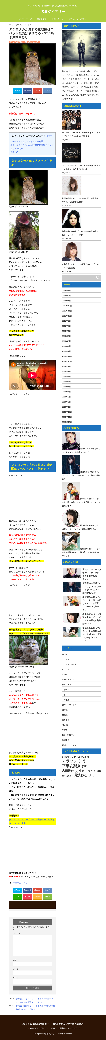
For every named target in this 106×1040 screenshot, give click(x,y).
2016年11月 (67, 356)
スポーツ (65, 690)
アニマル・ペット (21, 883)
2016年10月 (67, 361)
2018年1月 (66, 301)
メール (15, 969)
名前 (15, 960)
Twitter (18, 90)
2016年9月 (66, 366)
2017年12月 (67, 306)
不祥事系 (65, 700)
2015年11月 (67, 417)
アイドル (65, 659)
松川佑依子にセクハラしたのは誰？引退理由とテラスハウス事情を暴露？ (81, 200)
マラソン (73, 761)
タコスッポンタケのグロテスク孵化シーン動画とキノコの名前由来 (32, 821)
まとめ (14, 152)
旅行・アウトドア (69, 705)
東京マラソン (90, 770)
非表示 (49, 136)
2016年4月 (66, 392)
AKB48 (65, 654)
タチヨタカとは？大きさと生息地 (26, 141)
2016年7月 (66, 377)
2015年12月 (67, 412)
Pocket (27, 896)
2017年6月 (66, 336)
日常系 (64, 710)
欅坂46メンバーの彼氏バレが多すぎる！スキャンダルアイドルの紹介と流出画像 (81, 134)
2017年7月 (66, 331)
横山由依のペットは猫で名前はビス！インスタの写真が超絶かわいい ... (91, 619)
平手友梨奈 (75, 766)
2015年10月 (67, 422)
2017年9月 (66, 321)
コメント (16, 933)
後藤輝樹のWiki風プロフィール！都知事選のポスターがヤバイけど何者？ (81, 233)
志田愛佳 (70, 770)
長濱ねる (84, 775)
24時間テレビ (71, 757)
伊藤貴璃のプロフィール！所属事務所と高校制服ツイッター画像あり (35, 1007)
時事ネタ (65, 720)
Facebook (28, 90)
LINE (17, 896)
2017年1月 (66, 351)
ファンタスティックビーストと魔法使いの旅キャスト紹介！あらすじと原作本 (81, 167)
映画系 (64, 715)
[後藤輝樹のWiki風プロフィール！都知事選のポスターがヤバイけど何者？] (72, 218)
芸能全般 (65, 740)
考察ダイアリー (53, 11)
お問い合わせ (57, 19)
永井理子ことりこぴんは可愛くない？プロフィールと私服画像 (81, 266)
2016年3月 (66, 397)
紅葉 (70, 775)
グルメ (64, 674)
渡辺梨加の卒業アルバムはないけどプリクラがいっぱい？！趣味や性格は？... (91, 588)
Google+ (38, 90)
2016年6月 (66, 382)
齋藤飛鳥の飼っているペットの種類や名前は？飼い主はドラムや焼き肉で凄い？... (91, 634)
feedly (48, 896)
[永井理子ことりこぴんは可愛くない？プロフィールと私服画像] (72, 251)
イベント (65, 669)
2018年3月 (66, 291)
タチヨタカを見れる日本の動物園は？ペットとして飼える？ (32, 147)
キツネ (84, 757)
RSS (38, 896)
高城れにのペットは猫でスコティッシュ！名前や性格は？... (91, 574)
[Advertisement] (32, 408)
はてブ (47, 90)
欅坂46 (65, 725)
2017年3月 (66, 341)
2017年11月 (67, 311)
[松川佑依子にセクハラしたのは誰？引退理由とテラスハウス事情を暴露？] (72, 185)
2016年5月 (66, 387)
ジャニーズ (66, 685)
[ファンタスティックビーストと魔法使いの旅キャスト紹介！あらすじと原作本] (72, 152)
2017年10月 (67, 316)
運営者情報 (42, 19)
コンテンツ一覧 (25, 19)
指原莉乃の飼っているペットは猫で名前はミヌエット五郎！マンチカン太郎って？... (91, 603)
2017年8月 (66, 326)
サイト (15, 978)
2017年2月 (66, 346)
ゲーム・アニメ (68, 679)
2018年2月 (66, 296)
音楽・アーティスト (70, 745)
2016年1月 (66, 407)
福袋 (65, 776)
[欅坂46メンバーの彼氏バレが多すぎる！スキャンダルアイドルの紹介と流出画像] (72, 120)
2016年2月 (66, 402)
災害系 (64, 730)
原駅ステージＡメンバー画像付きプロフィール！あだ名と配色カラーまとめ (35, 1000)
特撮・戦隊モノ (68, 735)
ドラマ (64, 695)
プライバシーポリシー (78, 19)
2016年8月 (66, 371)
